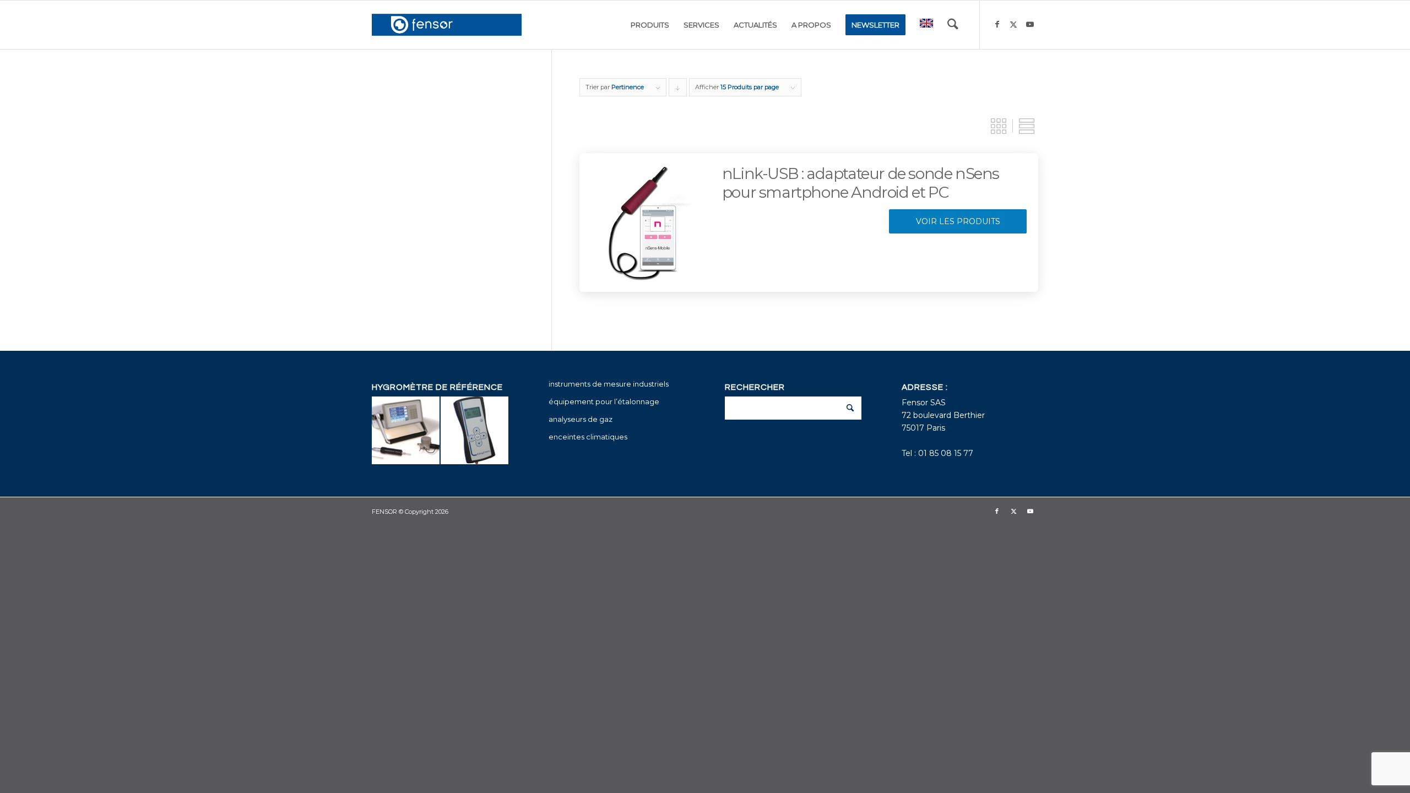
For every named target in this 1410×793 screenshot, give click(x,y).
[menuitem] (649, 25)
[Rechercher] (953, 25)
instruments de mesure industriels (609, 383)
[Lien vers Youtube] (1030, 24)
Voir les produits (958, 221)
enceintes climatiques (588, 436)
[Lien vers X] (1013, 24)
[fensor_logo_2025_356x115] (447, 25)
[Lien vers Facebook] (997, 24)
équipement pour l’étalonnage (604, 401)
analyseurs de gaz (580, 419)
